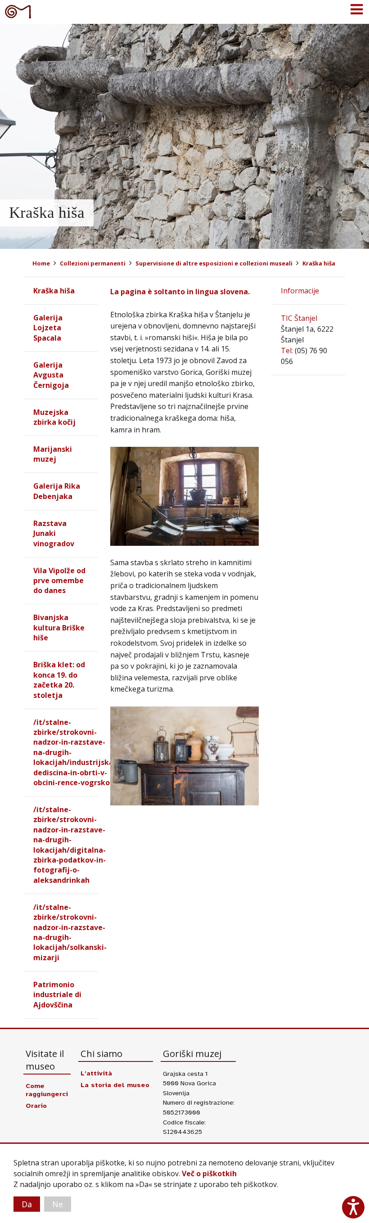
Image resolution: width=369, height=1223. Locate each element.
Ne (57, 1204)
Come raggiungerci (47, 1090)
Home (41, 263)
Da (27, 1204)
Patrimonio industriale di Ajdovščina (57, 995)
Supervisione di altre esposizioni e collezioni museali (213, 263)
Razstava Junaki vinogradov (53, 533)
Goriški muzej (18, 11)
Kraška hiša (318, 263)
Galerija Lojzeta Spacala (48, 328)
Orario (36, 1106)
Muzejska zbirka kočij (54, 417)
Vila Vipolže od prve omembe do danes (59, 581)
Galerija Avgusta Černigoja (51, 375)
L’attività (96, 1073)
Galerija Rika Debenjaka (56, 491)
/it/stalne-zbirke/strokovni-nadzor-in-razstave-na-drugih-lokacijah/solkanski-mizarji (70, 932)
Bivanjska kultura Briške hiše (59, 627)
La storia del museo (115, 1085)
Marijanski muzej (52, 454)
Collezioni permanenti (93, 263)
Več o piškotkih (209, 1173)
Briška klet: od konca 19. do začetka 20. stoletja (59, 680)
